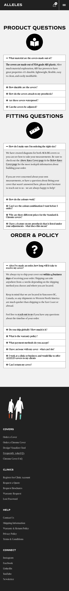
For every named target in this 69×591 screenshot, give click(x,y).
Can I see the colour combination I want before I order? (32, 207)
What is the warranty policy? (23, 336)
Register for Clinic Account (16, 477)
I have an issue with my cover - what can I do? (31, 349)
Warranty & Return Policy (16, 528)
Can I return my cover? (20, 364)
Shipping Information (14, 523)
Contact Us (8, 518)
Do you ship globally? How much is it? (28, 329)
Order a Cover (10, 437)
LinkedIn (7, 568)
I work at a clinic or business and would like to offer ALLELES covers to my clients (33, 357)
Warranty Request (12, 493)
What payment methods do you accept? (29, 342)
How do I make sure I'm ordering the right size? (32, 146)
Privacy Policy (10, 534)
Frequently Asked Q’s (13, 453)
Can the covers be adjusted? (23, 106)
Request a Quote (11, 483)
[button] (34, 58)
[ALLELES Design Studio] (13, 5)
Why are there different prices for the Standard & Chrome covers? (32, 216)
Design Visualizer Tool (14, 448)
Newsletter (8, 579)
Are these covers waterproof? (23, 100)
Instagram (8, 558)
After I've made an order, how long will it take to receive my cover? (31, 267)
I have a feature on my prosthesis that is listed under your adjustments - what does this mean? (34, 225)
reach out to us (25, 314)
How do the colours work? (22, 199)
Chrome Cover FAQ (12, 459)
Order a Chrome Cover (14, 442)
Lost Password (10, 499)
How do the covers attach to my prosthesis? (31, 93)
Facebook (8, 563)
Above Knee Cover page (32, 160)
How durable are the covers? (23, 87)
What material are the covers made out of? (30, 58)
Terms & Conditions (13, 539)
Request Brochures (12, 488)
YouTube (7, 574)
